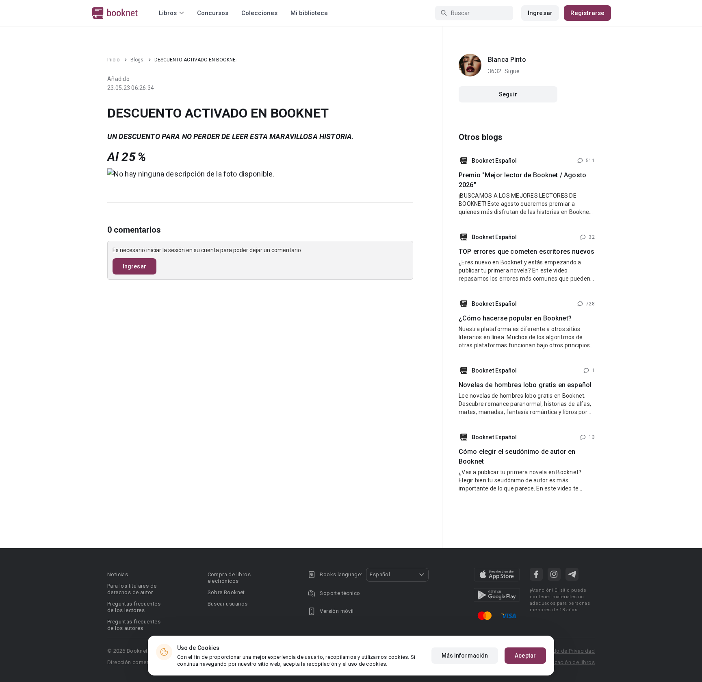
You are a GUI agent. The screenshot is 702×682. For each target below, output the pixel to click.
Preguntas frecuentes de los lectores (133, 607)
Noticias (117, 574)
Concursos (212, 13)
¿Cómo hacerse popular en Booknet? (515, 318)
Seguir (508, 94)
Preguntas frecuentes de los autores (133, 625)
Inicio (113, 60)
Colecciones (259, 13)
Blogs (136, 60)
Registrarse (587, 13)
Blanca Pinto (507, 59)
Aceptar (525, 655)
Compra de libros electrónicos (229, 577)
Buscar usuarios (228, 604)
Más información (465, 655)
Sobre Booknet (226, 592)
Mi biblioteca (309, 13)
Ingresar (540, 13)
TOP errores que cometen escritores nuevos (526, 251)
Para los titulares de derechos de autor (131, 589)
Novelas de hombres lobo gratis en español (525, 385)
